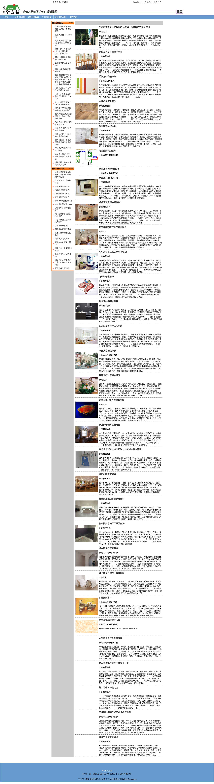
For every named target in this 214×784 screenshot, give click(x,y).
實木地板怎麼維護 (62, 268)
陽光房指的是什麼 (62, 239)
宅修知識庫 (46, 17)
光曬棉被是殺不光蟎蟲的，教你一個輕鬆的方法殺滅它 (63, 174)
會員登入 (148, 2)
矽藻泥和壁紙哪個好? (63, 204)
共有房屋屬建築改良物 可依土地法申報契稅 (63, 43)
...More (70, 23)
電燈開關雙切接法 (62, 197)
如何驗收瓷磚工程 (62, 194)
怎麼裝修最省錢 (61, 226)
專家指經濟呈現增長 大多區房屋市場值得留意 (63, 29)
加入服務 (157, 2)
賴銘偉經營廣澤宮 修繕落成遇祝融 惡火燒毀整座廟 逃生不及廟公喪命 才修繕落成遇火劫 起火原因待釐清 (63, 79)
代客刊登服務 (33, 17)
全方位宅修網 (107, 771)
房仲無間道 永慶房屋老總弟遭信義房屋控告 (63, 142)
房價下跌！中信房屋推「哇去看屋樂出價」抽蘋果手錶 (63, 51)
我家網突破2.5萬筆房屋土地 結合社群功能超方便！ (63, 116)
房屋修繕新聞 (60, 17)
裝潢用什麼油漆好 (62, 186)
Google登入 (137, 2)
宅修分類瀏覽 (20, 17)
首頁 (6, 17)
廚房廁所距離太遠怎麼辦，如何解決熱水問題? (63, 262)
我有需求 (73, 17)
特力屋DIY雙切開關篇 (63, 201)
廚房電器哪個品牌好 (63, 229)
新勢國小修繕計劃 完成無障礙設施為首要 (63, 156)
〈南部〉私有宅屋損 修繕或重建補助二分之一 (63, 96)
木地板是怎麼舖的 (62, 190)
